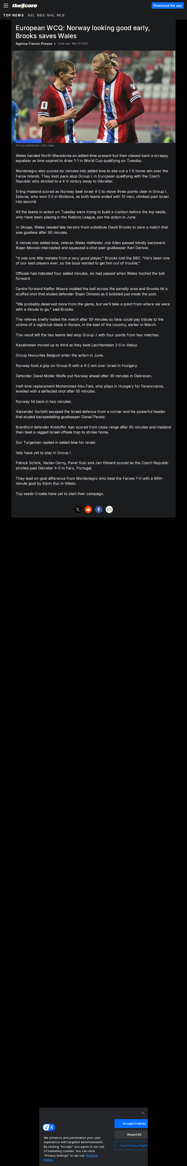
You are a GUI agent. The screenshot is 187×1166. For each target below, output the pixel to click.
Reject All (134, 1134)
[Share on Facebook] (98, 509)
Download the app (167, 5)
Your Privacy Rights (134, 1145)
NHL (51, 15)
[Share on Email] (109, 509)
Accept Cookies (134, 1123)
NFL (31, 15)
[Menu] (5, 5)
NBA (41, 15)
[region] (93, 1136)
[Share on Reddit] (88, 509)
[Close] (143, 1113)
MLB (61, 15)
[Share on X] (77, 509)
